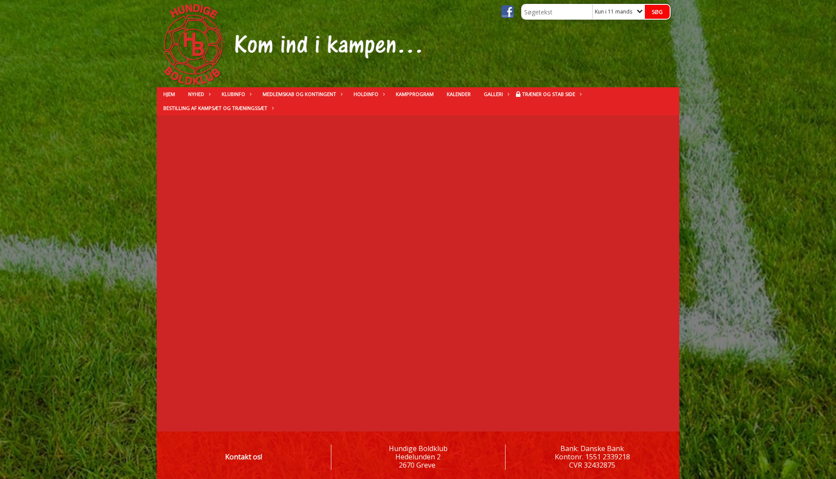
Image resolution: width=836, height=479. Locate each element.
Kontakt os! (243, 457)
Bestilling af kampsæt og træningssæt (215, 108)
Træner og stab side (548, 94)
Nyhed (196, 94)
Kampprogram (415, 94)
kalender (459, 94)
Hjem (169, 94)
